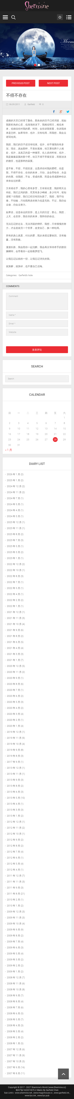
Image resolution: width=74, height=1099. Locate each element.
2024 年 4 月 (13, 510)
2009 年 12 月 (14, 911)
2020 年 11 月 (14, 672)
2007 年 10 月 (14, 1061)
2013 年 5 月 (13, 797)
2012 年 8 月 (13, 845)
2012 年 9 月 (13, 839)
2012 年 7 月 (13, 851)
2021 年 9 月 (13, 630)
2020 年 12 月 (14, 666)
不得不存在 (16, 95)
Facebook (53, 111)
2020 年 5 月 (13, 702)
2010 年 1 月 (13, 905)
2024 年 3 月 (13, 516)
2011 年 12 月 (14, 875)
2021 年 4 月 (13, 648)
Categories (5, 17)
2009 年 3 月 (13, 959)
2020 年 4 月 (13, 708)
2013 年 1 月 (13, 815)
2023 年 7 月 (13, 540)
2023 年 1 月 (13, 558)
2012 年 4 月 (13, 869)
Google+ (60, 111)
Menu (68, 17)
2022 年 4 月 (13, 594)
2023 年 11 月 (14, 528)
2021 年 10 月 (14, 624)
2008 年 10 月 (14, 989)
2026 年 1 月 (13, 474)
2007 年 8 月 (13, 1073)
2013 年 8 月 (13, 785)
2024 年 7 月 (13, 498)
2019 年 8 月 (13, 755)
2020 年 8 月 (13, 684)
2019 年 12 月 (14, 731)
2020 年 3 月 (13, 714)
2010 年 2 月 (13, 899)
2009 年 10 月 (14, 923)
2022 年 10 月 (14, 570)
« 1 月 (8, 450)
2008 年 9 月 (13, 995)
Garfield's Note (26, 275)
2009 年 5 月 (13, 953)
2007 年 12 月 (14, 1049)
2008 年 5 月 (13, 1019)
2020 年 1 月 (13, 726)
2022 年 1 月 (13, 606)
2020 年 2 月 (13, 720)
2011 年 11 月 (14, 881)
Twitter (68, 111)
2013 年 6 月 (13, 791)
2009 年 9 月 (13, 929)
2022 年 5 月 (13, 588)
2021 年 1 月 (13, 660)
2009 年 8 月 (13, 935)
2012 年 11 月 (14, 827)
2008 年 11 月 (14, 983)
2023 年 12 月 (14, 522)
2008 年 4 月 (13, 1025)
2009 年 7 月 (13, 941)
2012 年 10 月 (14, 833)
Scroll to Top (63, 1074)
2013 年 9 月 (13, 779)
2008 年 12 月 (14, 977)
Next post (53, 83)
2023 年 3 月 (13, 552)
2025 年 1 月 (13, 480)
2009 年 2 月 (13, 965)
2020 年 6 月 (13, 696)
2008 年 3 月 (13, 1031)
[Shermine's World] (37, 6)
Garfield (31, 104)
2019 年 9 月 (13, 749)
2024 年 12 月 (14, 486)
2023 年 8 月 (13, 534)
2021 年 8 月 (13, 636)
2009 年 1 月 (13, 971)
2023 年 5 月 (13, 546)
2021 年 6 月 (13, 642)
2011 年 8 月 (13, 893)
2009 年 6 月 (13, 947)
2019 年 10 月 (14, 743)
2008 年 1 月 (13, 1043)
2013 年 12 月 (14, 767)
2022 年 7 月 (13, 582)
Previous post (21, 83)
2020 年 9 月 (13, 678)
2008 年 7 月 (13, 1007)
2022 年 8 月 (13, 576)
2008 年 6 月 (13, 1013)
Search (13, 17)
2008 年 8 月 (13, 1001)
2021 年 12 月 (14, 612)
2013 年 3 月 (13, 809)
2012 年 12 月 (14, 821)
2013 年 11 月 (14, 773)
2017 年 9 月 (13, 761)
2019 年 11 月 (14, 737)
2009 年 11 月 (14, 917)
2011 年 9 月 (13, 887)
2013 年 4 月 (13, 803)
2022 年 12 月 (14, 564)
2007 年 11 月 (14, 1055)
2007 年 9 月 (13, 1067)
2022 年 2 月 (13, 600)
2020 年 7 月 (13, 690)
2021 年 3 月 (13, 654)
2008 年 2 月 (13, 1037)
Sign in (60, 17)
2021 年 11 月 (14, 618)
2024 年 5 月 (13, 504)
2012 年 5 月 (13, 863)
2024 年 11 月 (14, 492)
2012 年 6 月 (13, 857)
